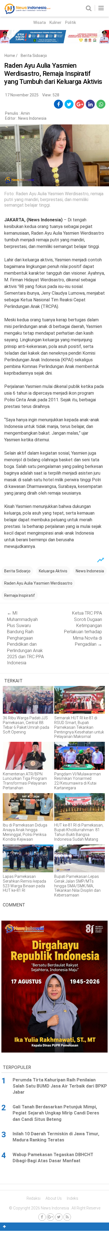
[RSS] (67, 1217)
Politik (70, 22)
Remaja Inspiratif (19, 595)
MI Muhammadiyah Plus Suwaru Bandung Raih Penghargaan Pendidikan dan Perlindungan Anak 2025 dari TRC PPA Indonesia (25, 637)
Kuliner (55, 22)
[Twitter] (59, 1217)
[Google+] (50, 1217)
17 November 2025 (22, 95)
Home (9, 55)
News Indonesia (32, 118)
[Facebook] (42, 1217)
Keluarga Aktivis (53, 571)
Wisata (39, 22)
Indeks (72, 1198)
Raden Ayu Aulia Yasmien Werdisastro (38, 583)
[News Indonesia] (27, 13)
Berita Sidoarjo (34, 55)
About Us (54, 1198)
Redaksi (34, 1198)
